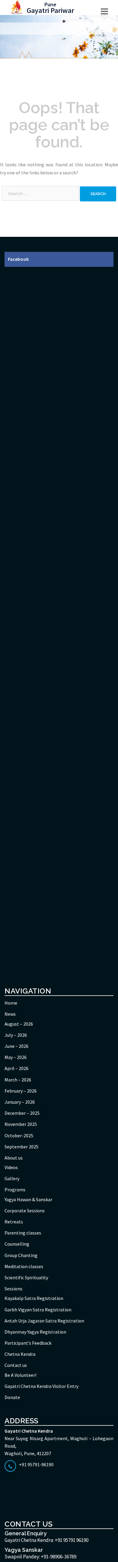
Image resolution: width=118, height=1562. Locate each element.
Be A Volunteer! (20, 1375)
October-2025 (19, 1135)
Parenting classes (23, 1233)
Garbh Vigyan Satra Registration (38, 1310)
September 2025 (21, 1147)
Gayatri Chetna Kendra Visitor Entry (41, 1386)
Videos (11, 1167)
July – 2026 (16, 1035)
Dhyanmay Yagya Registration (35, 1332)
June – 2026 (16, 1046)
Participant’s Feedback (28, 1343)
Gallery (12, 1178)
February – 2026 (21, 1091)
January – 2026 (20, 1102)
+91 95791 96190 (71, 1540)
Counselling (17, 1244)
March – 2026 (18, 1080)
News (10, 1014)
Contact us (16, 1365)
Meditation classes (24, 1266)
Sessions (13, 1289)
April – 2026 (16, 1068)
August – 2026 (19, 1024)
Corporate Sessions (25, 1211)
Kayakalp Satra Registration (34, 1298)
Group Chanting (21, 1255)
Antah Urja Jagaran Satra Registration (44, 1321)
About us (14, 1158)
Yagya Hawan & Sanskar (28, 1199)
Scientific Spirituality (26, 1277)
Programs (15, 1190)
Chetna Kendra (20, 1354)
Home (11, 1003)
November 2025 (21, 1124)
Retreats (14, 1222)
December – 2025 (22, 1113)
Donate (12, 1397)
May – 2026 (16, 1057)
